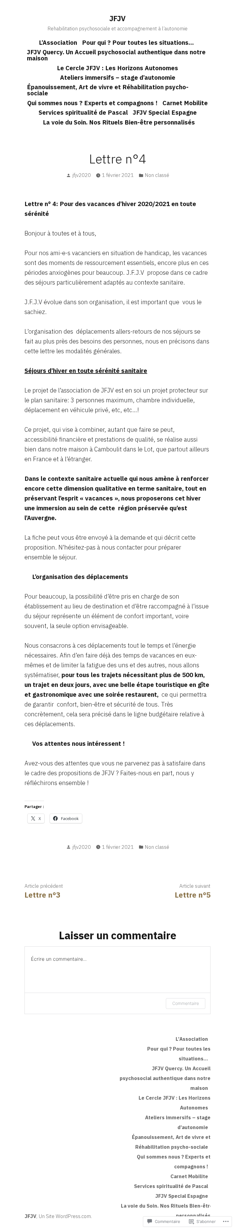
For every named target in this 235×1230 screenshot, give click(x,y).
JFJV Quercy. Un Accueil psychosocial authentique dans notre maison (116, 55)
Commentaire (185, 1003)
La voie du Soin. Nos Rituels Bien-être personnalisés (119, 122)
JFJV (117, 18)
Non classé (157, 175)
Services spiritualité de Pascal (83, 112)
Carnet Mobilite (185, 103)
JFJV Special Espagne (165, 112)
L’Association (58, 42)
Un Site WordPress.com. (65, 1216)
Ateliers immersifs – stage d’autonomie (117, 77)
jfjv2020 (81, 175)
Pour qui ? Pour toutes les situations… (138, 42)
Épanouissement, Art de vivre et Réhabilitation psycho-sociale (107, 90)
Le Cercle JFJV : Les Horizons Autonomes (117, 68)
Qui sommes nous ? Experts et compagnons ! (92, 103)
